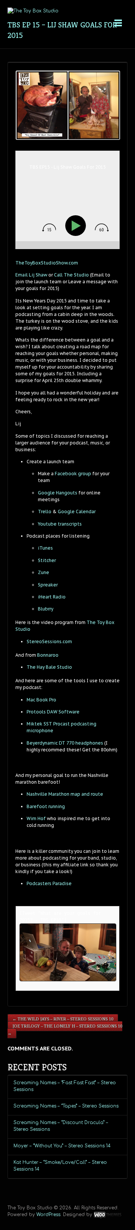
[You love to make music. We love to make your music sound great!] (33, 11)
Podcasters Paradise (49, 883)
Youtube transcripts (60, 524)
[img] (49, 228)
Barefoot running (46, 806)
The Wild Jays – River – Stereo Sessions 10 (62, 1019)
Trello (44, 511)
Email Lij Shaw (31, 275)
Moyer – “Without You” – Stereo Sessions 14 (62, 1145)
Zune (43, 572)
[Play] (77, 225)
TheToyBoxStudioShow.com (46, 263)
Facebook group (72, 473)
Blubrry (45, 609)
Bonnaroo (47, 655)
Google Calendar (76, 511)
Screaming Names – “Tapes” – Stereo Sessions (66, 1106)
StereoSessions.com (49, 641)
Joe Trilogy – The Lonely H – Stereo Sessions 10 (65, 1030)
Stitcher (47, 560)
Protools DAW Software (53, 712)
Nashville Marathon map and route (65, 794)
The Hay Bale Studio (49, 667)
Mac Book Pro (41, 700)
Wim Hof (36, 818)
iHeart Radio (52, 597)
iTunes (45, 548)
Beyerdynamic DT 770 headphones (65, 743)
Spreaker (48, 585)
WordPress (48, 1214)
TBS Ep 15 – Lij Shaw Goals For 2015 (62, 30)
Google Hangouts (57, 493)
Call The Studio (71, 275)
